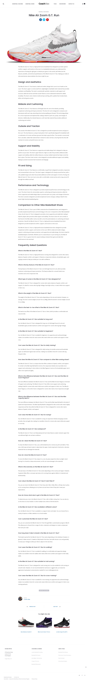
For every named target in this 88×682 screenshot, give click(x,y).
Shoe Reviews (62, 3)
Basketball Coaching (17, 3)
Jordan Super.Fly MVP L (62, 632)
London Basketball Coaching (37, 652)
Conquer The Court (35, 661)
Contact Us (71, 3)
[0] (83, 4)
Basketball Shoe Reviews (44, 11)
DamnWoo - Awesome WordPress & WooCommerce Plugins (16, 679)
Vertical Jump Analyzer (62, 661)
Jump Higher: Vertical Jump (37, 658)
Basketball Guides (30, 3)
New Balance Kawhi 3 (26, 632)
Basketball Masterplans (36, 664)
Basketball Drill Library (36, 655)
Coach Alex (27, 599)
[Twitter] (79, 675)
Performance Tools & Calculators (64, 655)
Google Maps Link (8, 658)
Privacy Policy (34, 679)
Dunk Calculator (61, 658)
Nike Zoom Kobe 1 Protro (44, 632)
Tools (55, 3)
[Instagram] (84, 675)
